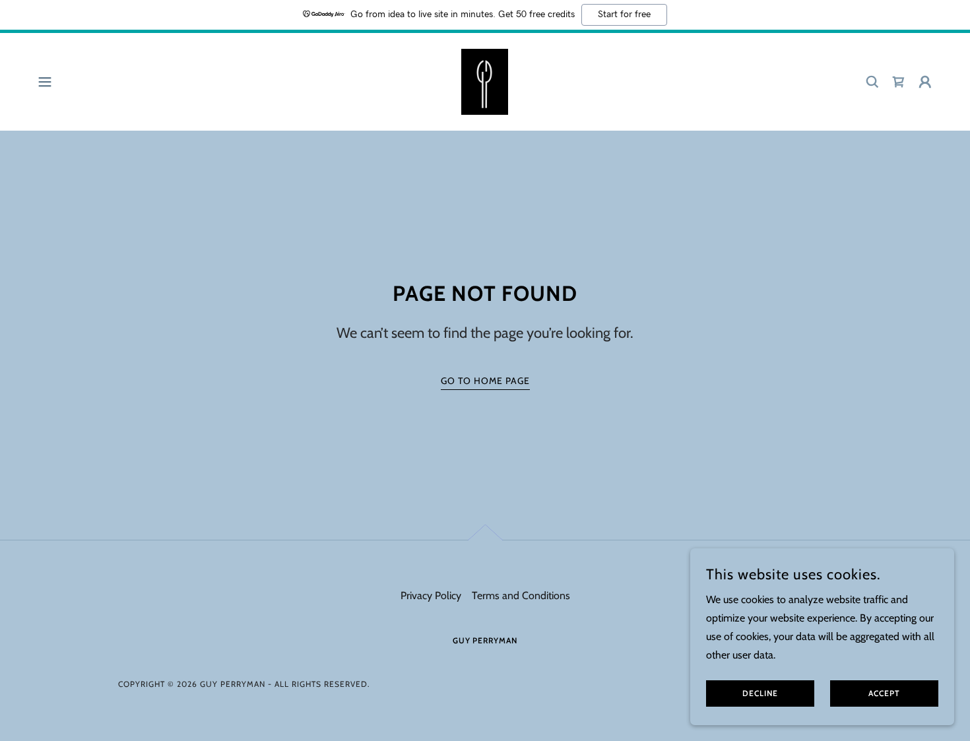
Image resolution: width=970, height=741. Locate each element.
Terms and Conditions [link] (521, 595)
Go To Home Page (485, 381)
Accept (884, 694)
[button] (45, 82)
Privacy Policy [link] (431, 595)
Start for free (624, 14)
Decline (760, 694)
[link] (484, 81)
